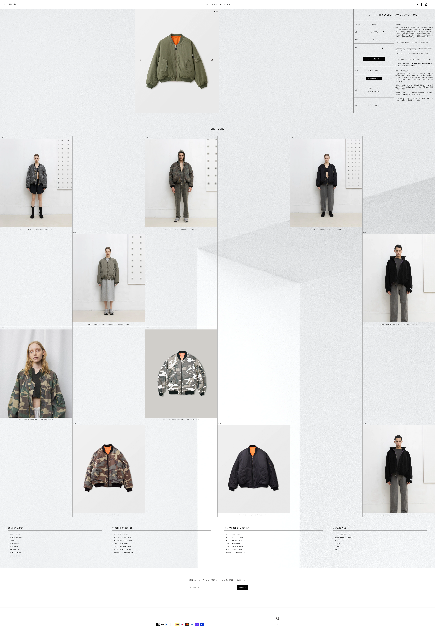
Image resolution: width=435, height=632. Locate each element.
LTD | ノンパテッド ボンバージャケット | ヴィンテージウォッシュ (36, 419)
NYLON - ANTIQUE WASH (123, 540)
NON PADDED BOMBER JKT (344, 537)
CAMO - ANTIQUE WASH (122, 550)
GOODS (337, 550)
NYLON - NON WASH (233, 534)
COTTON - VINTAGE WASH (123, 553)
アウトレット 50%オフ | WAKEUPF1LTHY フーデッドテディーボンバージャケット (398, 515)
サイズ (356, 39)
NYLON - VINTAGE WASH (122, 537)
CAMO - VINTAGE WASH (122, 547)
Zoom (216, 11)
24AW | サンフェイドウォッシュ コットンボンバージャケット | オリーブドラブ (108, 324)
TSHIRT (337, 543)
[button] (212, 60)
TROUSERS (338, 547)
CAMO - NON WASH (121, 543)
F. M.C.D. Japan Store (264, 624)
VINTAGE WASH (15, 550)
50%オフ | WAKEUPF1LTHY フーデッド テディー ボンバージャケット (399, 324)
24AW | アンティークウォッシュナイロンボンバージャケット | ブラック (326, 229)
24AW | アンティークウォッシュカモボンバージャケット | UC (36, 229)
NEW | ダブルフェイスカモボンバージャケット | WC (108, 515)
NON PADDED (14, 543)
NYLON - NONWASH (121, 534)
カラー (356, 32)
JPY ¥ (159, 618)
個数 (356, 47)
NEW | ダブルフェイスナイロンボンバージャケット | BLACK (253, 515)
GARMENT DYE (15, 556)
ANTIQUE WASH (15, 553)
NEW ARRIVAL (15, 534)
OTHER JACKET (340, 540)
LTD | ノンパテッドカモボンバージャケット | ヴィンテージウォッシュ (181, 419)
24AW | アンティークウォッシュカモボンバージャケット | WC (181, 229)
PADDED (13, 540)
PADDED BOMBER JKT (342, 534)
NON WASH (14, 547)
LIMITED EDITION (16, 537)
